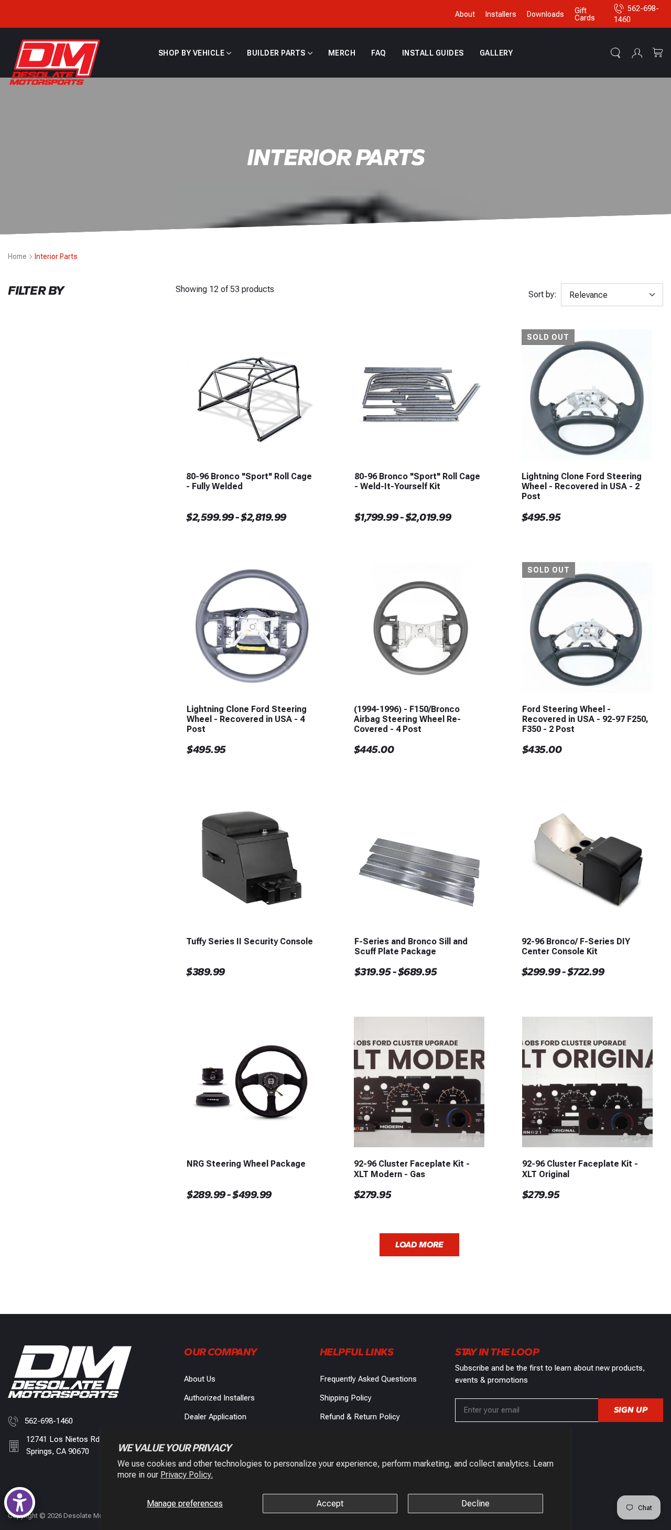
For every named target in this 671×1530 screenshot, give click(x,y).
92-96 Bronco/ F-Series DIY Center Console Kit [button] (576, 946)
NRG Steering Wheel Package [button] (246, 1164)
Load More (419, 1244)
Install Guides (433, 53)
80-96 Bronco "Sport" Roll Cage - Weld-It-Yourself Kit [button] (417, 481)
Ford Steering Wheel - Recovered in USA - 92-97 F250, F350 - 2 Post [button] (585, 719)
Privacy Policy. (186, 1475)
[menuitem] (195, 53)
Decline (475, 1504)
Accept (330, 1504)
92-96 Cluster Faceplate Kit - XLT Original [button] (580, 1169)
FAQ (378, 53)
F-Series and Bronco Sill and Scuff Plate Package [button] (411, 946)
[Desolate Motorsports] (55, 63)
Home (17, 256)
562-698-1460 (49, 1421)
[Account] (637, 53)
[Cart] (658, 53)
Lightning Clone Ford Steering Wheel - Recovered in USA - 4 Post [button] (247, 719)
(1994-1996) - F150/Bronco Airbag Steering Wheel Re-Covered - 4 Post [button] (407, 719)
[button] (195, 53)
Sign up (630, 1410)
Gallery (496, 53)
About (465, 14)
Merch (342, 53)
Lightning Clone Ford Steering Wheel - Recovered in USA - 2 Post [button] (582, 486)
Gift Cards (585, 14)
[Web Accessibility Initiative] (19, 1502)
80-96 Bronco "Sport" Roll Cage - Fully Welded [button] (249, 481)
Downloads (545, 14)
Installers (500, 14)
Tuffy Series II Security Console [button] (249, 941)
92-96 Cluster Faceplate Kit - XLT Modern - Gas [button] (412, 1169)
